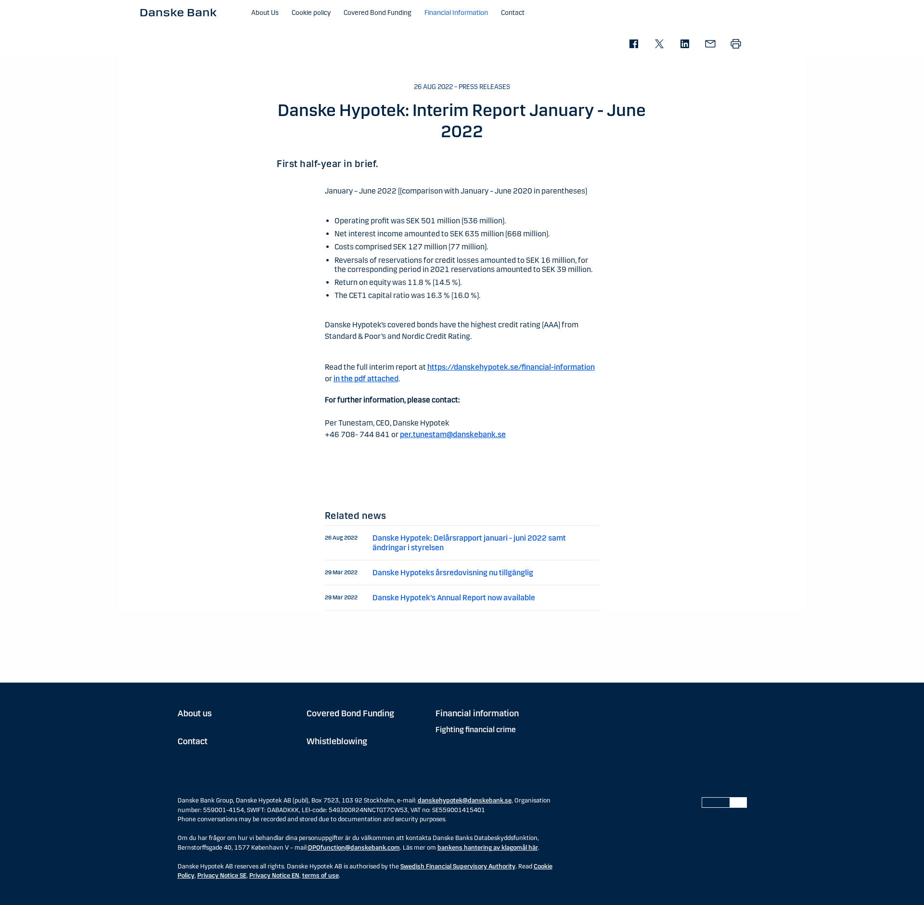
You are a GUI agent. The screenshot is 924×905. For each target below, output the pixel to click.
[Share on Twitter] (659, 44)
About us (195, 713)
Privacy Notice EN (274, 875)
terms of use (320, 875)
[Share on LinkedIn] (684, 44)
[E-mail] (710, 44)
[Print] (735, 44)
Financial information (477, 713)
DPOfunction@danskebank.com (354, 848)
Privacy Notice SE (221, 875)
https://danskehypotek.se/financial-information (511, 367)
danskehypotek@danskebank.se (465, 800)
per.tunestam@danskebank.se (453, 434)
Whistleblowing (337, 741)
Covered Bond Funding (350, 713)
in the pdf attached (366, 378)
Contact (192, 741)
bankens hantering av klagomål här (487, 848)
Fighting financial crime (476, 729)
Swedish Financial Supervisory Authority (457, 866)
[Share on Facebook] (633, 44)
